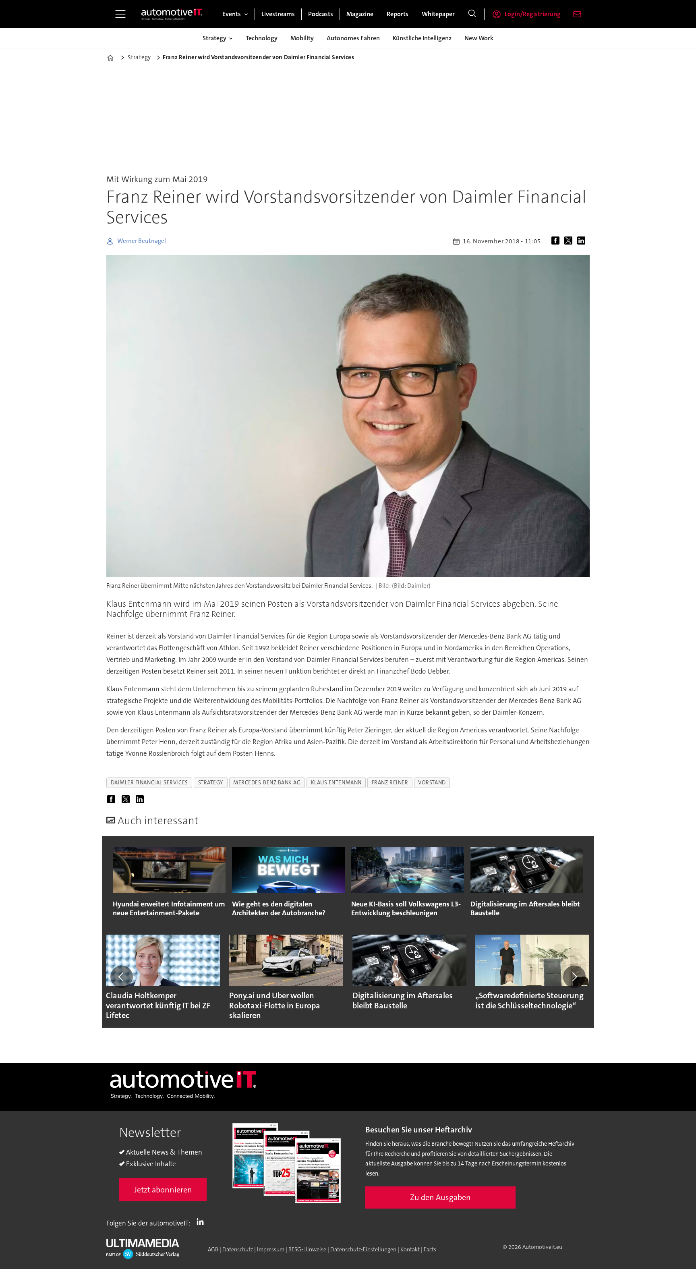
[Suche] (472, 14)
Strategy (214, 38)
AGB (213, 1249)
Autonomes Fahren (353, 38)
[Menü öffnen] (120, 14)
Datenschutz (237, 1249)
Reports (397, 14)
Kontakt (410, 1249)
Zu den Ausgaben (440, 1197)
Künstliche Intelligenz (422, 38)
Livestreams (278, 14)
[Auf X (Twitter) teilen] (570, 241)
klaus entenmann (336, 782)
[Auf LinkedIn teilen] (583, 241)
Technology (262, 38)
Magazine (359, 14)
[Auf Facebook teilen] (557, 241)
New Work (478, 38)
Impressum (270, 1249)
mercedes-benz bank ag (266, 782)
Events (231, 14)
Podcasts (320, 14)
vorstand (431, 782)
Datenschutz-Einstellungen (363, 1249)
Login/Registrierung (533, 14)
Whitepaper (438, 14)
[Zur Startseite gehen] (172, 14)
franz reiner (390, 782)
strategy (210, 782)
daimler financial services (149, 782)
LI (202, 1221)
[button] (121, 976)
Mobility (302, 38)
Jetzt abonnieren (163, 1189)
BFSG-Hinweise (307, 1249)
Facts (430, 1249)
